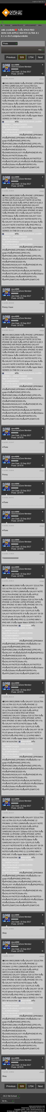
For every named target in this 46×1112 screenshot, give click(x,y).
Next (40, 57)
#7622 (42, 191)
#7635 (42, 1072)
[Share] (42, 73)
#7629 (42, 554)
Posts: (14, 74)
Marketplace (17, 25)
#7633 (42, 929)
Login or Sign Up (37, 1)
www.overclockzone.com (37, 1106)
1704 (30, 57)
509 (22, 57)
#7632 (42, 813)
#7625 (42, 443)
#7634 (42, 956)
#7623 (42, 303)
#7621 (42, 79)
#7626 (42, 471)
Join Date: (15, 72)
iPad (40, 25)
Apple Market (30, 25)
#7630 (42, 581)
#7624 (42, 330)
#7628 (42, 526)
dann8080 (15, 65)
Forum (7, 25)
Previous (10, 57)
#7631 (42, 697)
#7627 (42, 498)
